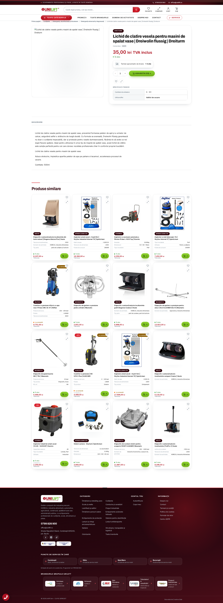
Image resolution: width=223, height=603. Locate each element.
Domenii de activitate (123, 17)
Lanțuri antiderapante (114, 522)
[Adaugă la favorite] (116, 81)
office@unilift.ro (176, 2)
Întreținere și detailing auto (92, 501)
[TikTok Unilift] (56, 537)
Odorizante (86, 534)
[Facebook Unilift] (45, 537)
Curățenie (46, 21)
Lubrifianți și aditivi (89, 508)
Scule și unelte (87, 504)
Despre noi (143, 17)
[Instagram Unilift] (51, 537)
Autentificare (138, 501)
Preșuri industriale (112, 508)
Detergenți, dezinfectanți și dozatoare (65, 21)
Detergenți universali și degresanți (92, 21)
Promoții (82, 17)
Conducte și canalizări (114, 504)
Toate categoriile (56, 17)
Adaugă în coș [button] (64, 255)
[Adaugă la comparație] (121, 81)
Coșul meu (137, 504)
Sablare (85, 528)
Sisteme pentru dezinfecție (116, 518)
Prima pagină (36, 21)
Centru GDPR (165, 519)
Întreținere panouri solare (91, 512)
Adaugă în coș (142, 73)
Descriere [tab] (37, 122)
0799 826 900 (160, 2)
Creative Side (177, 599)
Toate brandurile (99, 17)
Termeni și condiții (167, 508)
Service (176, 17)
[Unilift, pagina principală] (50, 9)
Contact (156, 17)
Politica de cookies (167, 512)
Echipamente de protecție (92, 518)
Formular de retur (166, 515)
